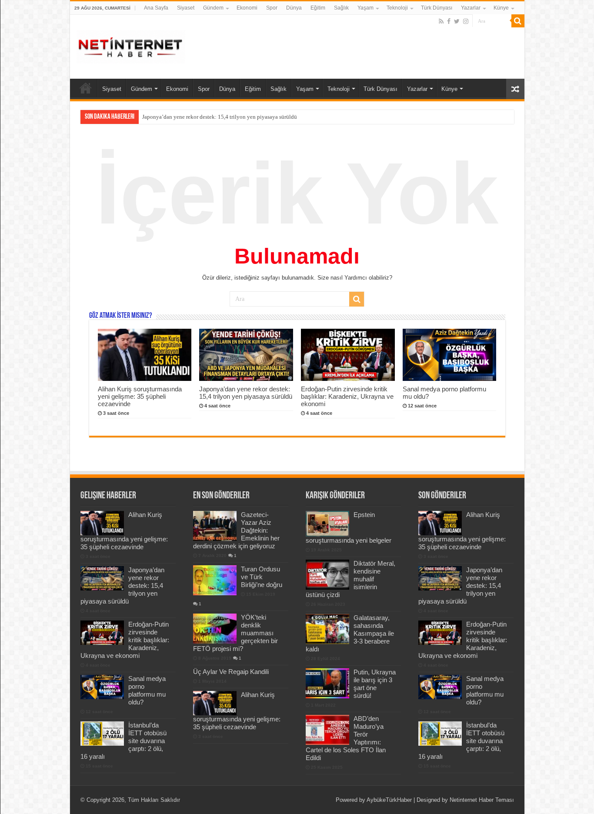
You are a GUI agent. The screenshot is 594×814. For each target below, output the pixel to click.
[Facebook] (448, 21)
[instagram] (465, 21)
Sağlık (341, 8)
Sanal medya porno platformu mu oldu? (147, 690)
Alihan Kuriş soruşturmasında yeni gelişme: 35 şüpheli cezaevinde (140, 396)
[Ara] (517, 20)
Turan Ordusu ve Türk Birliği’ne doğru (261, 576)
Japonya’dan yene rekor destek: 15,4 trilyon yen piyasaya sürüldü (219, 116)
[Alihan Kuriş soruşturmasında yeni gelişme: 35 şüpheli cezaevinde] (215, 703)
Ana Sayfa (156, 8)
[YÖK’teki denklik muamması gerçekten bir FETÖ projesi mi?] (215, 628)
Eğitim (317, 8)
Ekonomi (247, 8)
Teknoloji (397, 8)
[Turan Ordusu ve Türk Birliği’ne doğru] (215, 580)
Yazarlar (471, 8)
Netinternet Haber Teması (482, 800)
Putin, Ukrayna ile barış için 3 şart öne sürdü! (375, 683)
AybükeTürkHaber (389, 800)
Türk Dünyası (436, 8)
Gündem (213, 8)
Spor (271, 8)
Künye (501, 8)
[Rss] (441, 21)
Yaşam (365, 8)
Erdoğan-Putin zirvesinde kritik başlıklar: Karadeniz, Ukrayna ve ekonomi (347, 396)
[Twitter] (457, 21)
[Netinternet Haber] (131, 45)
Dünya (294, 8)
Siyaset (185, 8)
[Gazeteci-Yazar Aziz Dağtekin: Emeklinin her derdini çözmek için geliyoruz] (215, 525)
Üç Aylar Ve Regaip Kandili (231, 671)
